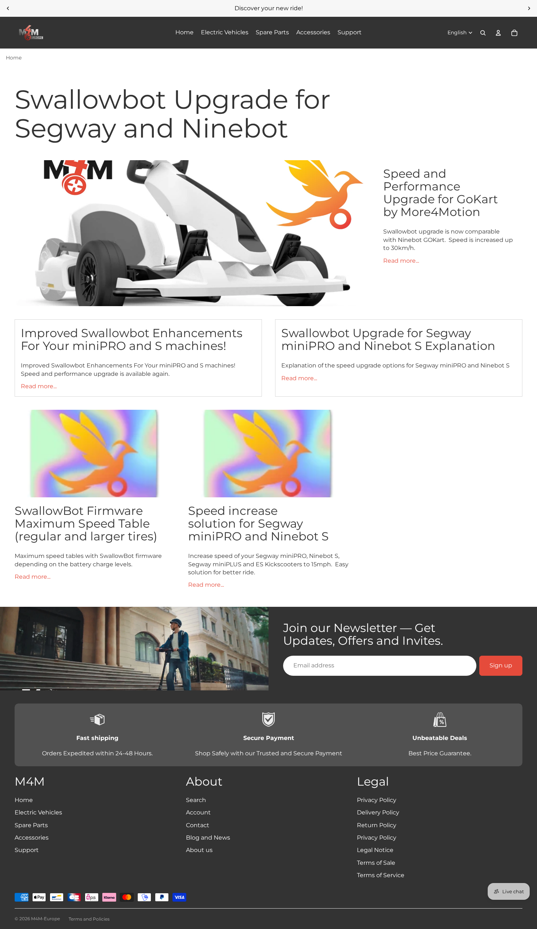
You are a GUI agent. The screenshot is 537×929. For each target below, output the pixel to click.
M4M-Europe (45, 918)
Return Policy (376, 825)
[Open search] (483, 33)
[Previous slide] (8, 8)
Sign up (501, 665)
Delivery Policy (378, 812)
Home (14, 57)
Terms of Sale (376, 862)
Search (196, 800)
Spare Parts (31, 825)
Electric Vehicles (38, 812)
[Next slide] (529, 8)
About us (199, 850)
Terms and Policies (89, 919)
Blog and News (208, 837)
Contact (197, 825)
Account (198, 812)
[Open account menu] (498, 33)
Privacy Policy (376, 800)
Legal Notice (375, 850)
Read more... (401, 260)
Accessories (32, 837)
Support (27, 850)
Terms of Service (380, 875)
